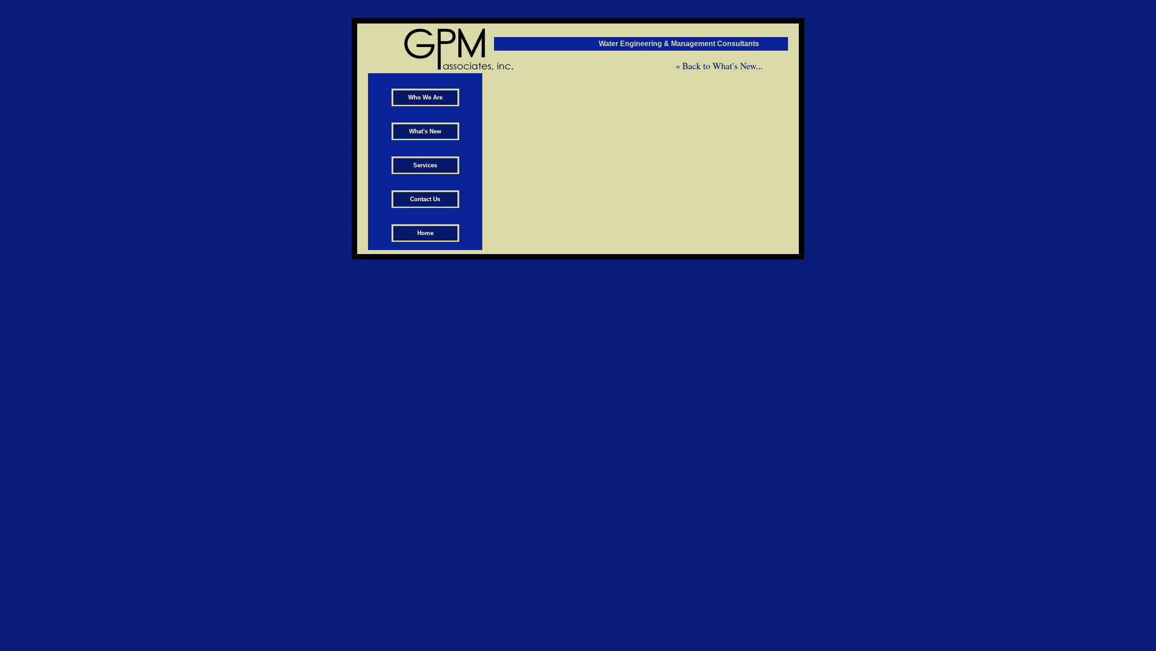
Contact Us (425, 199)
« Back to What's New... (720, 66)
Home (425, 233)
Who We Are (425, 97)
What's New (425, 131)
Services (425, 165)
